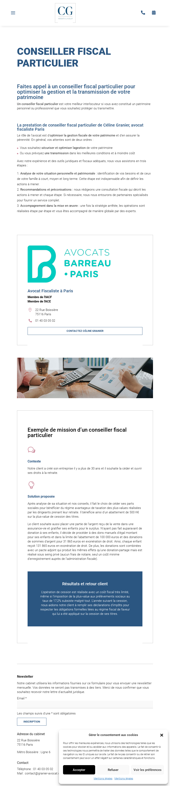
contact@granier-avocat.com (44, 773)
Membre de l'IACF (40, 297)
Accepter (79, 770)
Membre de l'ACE (39, 301)
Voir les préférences (148, 770)
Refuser (113, 770)
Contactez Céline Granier (85, 330)
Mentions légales (103, 778)
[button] (162, 735)
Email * (22, 698)
